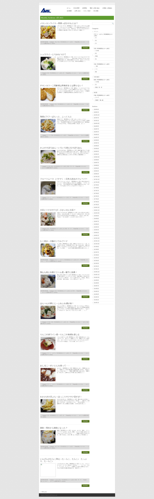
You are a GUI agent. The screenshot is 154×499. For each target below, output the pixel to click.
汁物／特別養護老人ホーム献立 (58, 135)
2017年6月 (96, 193)
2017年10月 (96, 182)
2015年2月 (96, 266)
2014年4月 (96, 294)
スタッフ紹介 (87, 11)
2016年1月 (96, 235)
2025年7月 (96, 117)
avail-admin (82, 42)
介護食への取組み (107, 8)
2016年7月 (96, 221)
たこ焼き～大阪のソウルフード (54, 241)
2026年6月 (96, 109)
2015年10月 (96, 243)
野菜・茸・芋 (70, 166)
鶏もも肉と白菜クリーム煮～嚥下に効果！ (58, 272)
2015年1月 (96, 269)
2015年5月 (96, 257)
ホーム (68, 8)
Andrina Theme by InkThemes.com (49, 495)
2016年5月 (96, 227)
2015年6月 (96, 255)
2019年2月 (96, 154)
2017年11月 (96, 179)
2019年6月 (96, 145)
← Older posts (43, 491)
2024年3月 (96, 134)
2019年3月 (96, 151)
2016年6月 (96, 224)
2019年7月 (96, 143)
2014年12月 (96, 271)
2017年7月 (96, 190)
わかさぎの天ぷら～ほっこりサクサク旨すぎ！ (61, 397)
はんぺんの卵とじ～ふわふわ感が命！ (57, 303)
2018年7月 (96, 162)
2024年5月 (96, 131)
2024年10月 (96, 123)
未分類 (95, 92)
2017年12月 (96, 176)
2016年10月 (96, 213)
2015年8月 (96, 249)
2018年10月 (96, 157)
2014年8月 (96, 283)
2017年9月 (96, 185)
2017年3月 (96, 201)
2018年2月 (96, 173)
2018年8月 (96, 159)
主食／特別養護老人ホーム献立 (65, 42)
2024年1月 (96, 137)
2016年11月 (96, 210)
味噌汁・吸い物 (99, 100)
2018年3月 (96, 171)
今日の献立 (96, 77)
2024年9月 (96, 126)
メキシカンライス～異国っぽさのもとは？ (59, 23)
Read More (85, 47)
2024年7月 (96, 129)
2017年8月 (96, 187)
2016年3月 (96, 229)
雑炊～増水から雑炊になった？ (54, 428)
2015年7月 (96, 252)
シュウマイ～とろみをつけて (53, 54)
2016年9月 (96, 215)
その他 (48, 166)
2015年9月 (96, 246)
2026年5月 (96, 112)
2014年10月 (96, 277)
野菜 (73, 291)
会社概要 (69, 11)
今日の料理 (76, 8)
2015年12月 (96, 238)
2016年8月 (96, 218)
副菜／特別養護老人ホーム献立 (58, 166)
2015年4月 (96, 260)
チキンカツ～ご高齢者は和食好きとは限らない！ (61, 85)
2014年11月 (96, 274)
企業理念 (84, 8)
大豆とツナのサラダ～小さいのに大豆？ (58, 210)
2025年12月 (96, 115)
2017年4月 (96, 199)
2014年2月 (96, 299)
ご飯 (55, 42)
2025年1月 (96, 120)
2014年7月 (96, 285)
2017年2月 (96, 204)
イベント (96, 31)
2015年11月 (96, 241)
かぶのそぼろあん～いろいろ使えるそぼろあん (61, 148)
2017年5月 (96, 196)
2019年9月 (96, 140)
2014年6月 (96, 288)
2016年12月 (96, 207)
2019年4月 (96, 148)
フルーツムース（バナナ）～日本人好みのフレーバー (63, 179)
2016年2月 (96, 232)
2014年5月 (96, 291)
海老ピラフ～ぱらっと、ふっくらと (56, 117)
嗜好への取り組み (95, 8)
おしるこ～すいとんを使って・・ (55, 366)
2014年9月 (96, 280)
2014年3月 (96, 297)
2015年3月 (96, 263)
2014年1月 (96, 302)
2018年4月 (96, 168)
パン (96, 69)
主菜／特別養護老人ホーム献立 (54, 73)
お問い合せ (78, 11)
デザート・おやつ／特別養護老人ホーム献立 (58, 197)
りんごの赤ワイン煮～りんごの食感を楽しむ (60, 334)
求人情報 (96, 11)
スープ (48, 135)
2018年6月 (96, 165)
